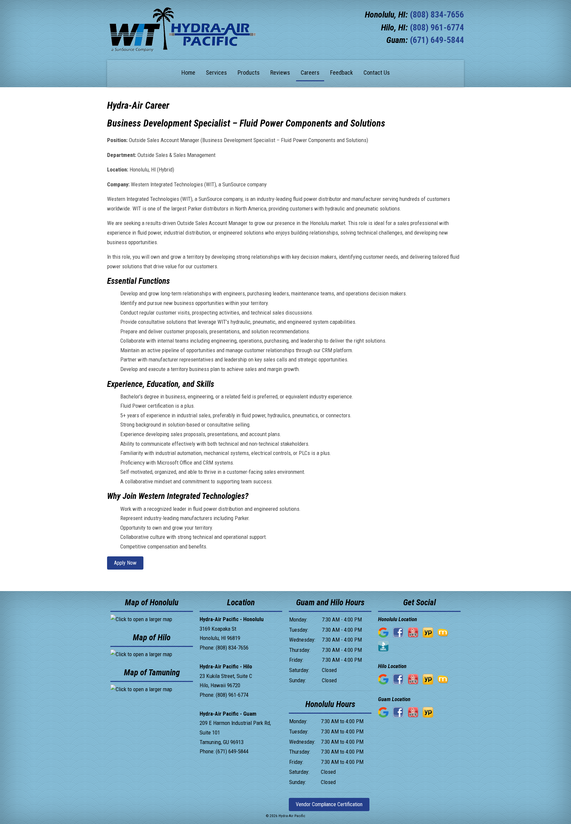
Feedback (341, 72)
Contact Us (376, 72)
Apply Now (125, 563)
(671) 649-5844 (437, 40)
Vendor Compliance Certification (329, 804)
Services (216, 72)
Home (188, 72)
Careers (310, 72)
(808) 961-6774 (437, 27)
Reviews (280, 72)
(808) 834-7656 (437, 14)
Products (249, 72)
